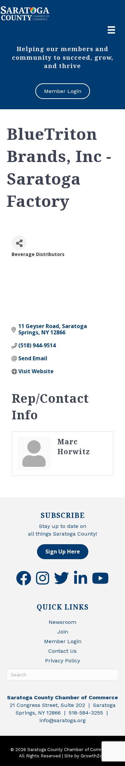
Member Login (62, 641)
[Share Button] (19, 242)
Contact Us (62, 651)
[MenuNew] (111, 30)
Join (62, 632)
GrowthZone (94, 755)
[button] (62, 551)
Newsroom (62, 622)
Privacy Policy (62, 660)
